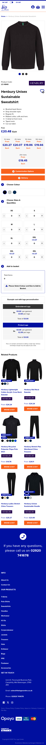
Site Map (3, 710)
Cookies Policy (19, 708)
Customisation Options (24, 171)
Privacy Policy (10, 708)
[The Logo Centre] (15, 8)
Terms (3, 708)
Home (3, 16)
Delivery (24, 178)
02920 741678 (18, 696)
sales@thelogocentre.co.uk (21, 690)
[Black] (4, 192)
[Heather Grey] (9, 192)
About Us (5, 580)
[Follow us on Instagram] (12, 703)
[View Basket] (37, 7)
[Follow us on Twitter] (8, 702)
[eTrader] (23, 730)
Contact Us (5, 584)
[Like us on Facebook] (4, 703)
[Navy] (14, 192)
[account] (32, 7)
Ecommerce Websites (21, 743)
